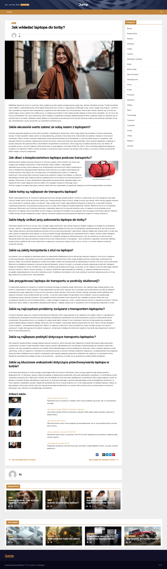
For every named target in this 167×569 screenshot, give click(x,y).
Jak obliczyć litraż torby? (56, 421)
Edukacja (130, 44)
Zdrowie (130, 146)
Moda (13, 23)
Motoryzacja (131, 69)
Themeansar (40, 565)
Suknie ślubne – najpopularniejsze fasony (100, 501)
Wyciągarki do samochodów (142, 538)
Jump (83, 5)
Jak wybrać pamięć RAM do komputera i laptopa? (65, 409)
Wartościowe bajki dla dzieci (64, 538)
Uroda (129, 130)
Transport (131, 120)
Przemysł (130, 95)
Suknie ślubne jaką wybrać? (63, 502)
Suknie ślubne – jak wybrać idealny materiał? (23, 501)
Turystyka (131, 125)
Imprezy (130, 54)
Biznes (129, 28)
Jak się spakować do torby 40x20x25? (61, 432)
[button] (161, 12)
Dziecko (130, 39)
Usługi (129, 136)
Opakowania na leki (19, 538)
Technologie (131, 115)
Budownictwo (132, 33)
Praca (129, 85)
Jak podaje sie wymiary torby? (58, 443)
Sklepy (129, 105)
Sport (129, 110)
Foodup (32, 565)
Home (9, 12)
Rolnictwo (131, 100)
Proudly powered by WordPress (14, 565)
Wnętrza (130, 141)
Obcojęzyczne (132, 79)
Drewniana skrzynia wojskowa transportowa (100, 537)
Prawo (129, 90)
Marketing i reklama (134, 59)
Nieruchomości (132, 74)
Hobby (129, 49)
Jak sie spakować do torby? (57, 398)
